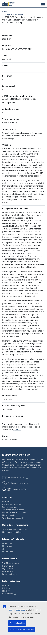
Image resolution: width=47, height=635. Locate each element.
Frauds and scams (9, 574)
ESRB (4, 591)
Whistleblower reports (12, 518)
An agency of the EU (16, 477)
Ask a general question (12, 504)
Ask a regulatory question (13, 509)
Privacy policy (8, 566)
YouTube (9, 552)
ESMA (4, 588)
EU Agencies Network (17, 483)
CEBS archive (7, 593)
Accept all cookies (17, 623)
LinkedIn (8, 546)
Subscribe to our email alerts (14, 529)
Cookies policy (8, 571)
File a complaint (9, 515)
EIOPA (5, 585)
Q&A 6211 (17, 429)
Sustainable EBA (19, 489)
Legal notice (7, 568)
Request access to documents (14, 512)
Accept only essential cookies (22, 629)
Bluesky (8, 543)
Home (4, 11)
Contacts (6, 501)
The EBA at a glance (10, 563)
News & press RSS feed (12, 532)
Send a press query (10, 507)
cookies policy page (17, 610)
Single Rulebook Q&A (14, 14)
